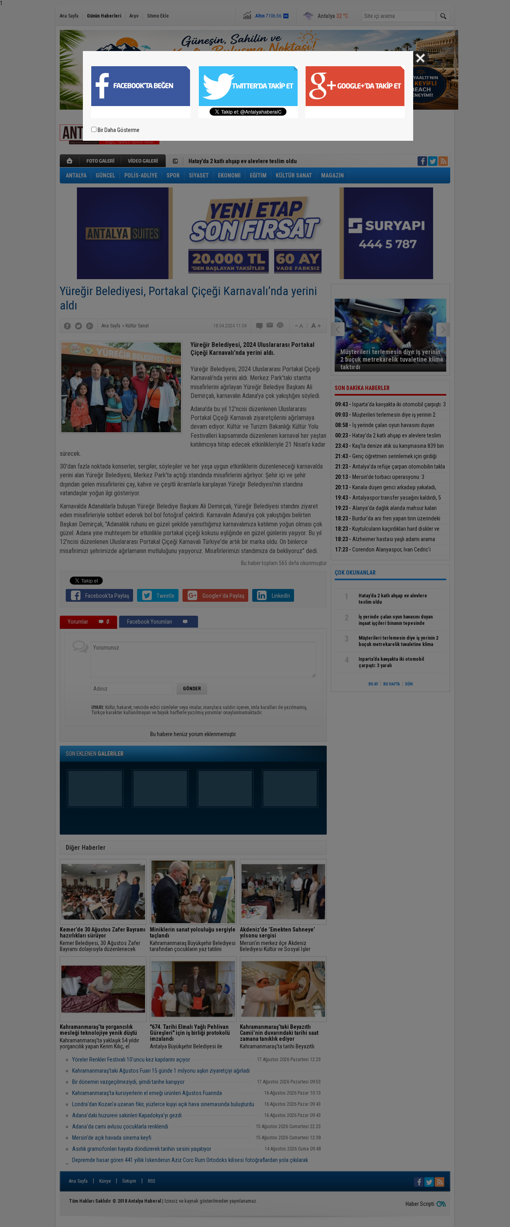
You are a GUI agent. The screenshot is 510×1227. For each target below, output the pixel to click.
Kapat (420, 58)
